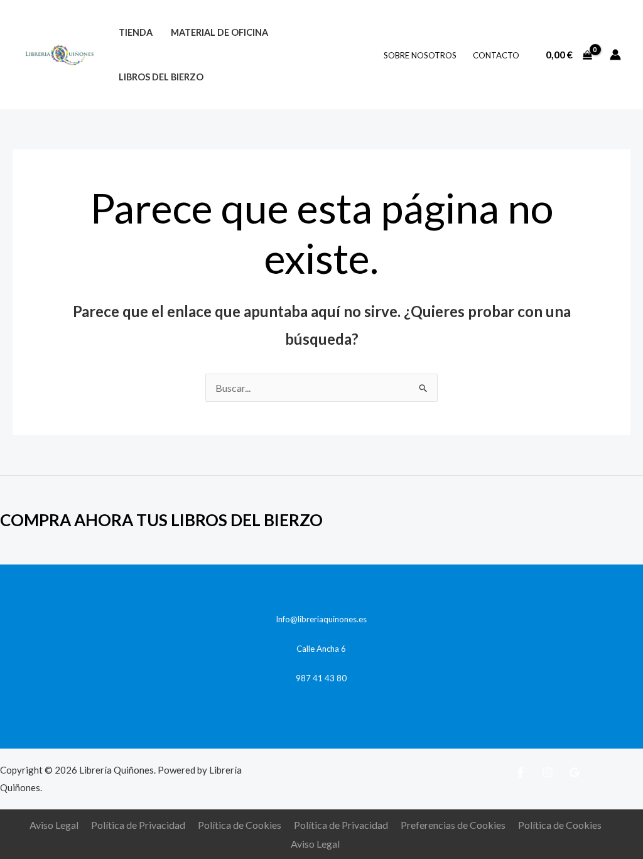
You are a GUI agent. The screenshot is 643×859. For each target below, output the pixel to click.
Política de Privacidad (138, 825)
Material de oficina (219, 32)
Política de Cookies (239, 825)
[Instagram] (547, 772)
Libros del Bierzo (161, 77)
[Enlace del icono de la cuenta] (615, 54)
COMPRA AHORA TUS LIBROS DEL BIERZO (161, 520)
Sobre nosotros (420, 55)
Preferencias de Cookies (453, 825)
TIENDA (136, 32)
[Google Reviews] (574, 772)
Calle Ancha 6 (321, 649)
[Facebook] (520, 772)
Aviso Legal (54, 825)
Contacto (496, 55)
